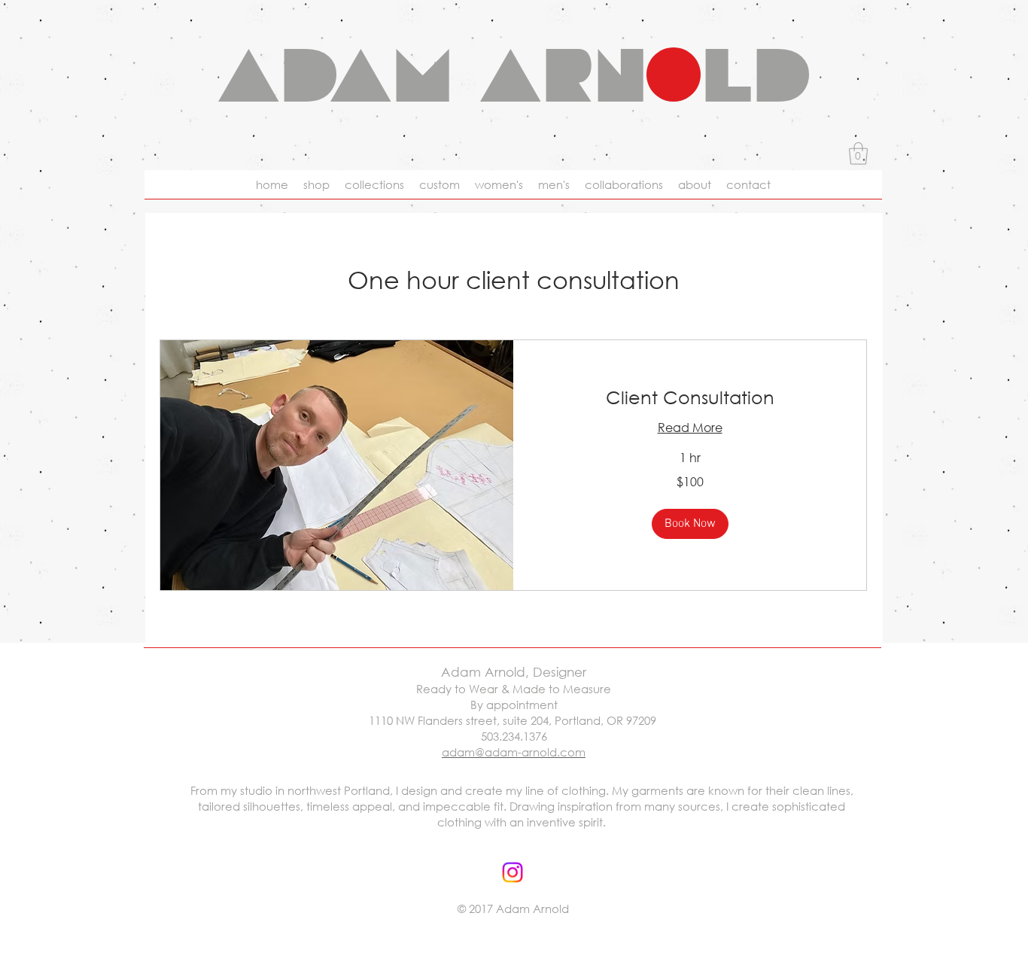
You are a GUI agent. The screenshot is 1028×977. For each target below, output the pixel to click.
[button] (858, 153)
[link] (689, 397)
